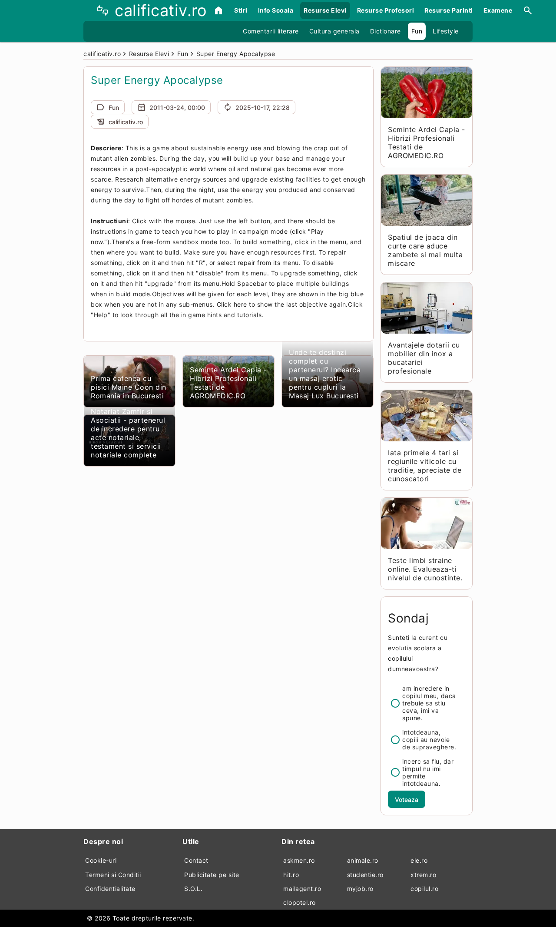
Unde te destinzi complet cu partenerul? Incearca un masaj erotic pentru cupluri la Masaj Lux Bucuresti (325, 374)
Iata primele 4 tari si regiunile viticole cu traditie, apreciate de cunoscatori (424, 465)
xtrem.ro (423, 874)
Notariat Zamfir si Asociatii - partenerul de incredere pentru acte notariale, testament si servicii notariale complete (128, 433)
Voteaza (406, 799)
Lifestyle (446, 31)
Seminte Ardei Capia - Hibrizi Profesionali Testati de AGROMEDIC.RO (228, 382)
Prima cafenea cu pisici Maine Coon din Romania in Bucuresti (128, 387)
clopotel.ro (299, 902)
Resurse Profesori (385, 10)
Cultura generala (334, 31)
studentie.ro (365, 874)
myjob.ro (360, 888)
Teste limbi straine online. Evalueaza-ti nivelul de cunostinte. (425, 569)
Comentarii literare (271, 31)
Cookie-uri (100, 860)
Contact (196, 860)
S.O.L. (193, 888)
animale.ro (362, 860)
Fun (417, 31)
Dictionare (385, 31)
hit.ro (291, 874)
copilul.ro (424, 888)
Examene (498, 10)
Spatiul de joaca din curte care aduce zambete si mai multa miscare (425, 250)
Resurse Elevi (325, 10)
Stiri (241, 10)
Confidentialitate (110, 888)
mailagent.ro (302, 888)
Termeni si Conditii (113, 874)
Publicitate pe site (211, 874)
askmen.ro (299, 860)
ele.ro (418, 860)
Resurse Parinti (448, 10)
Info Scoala (276, 10)
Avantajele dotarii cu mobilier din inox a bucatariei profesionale (424, 358)
